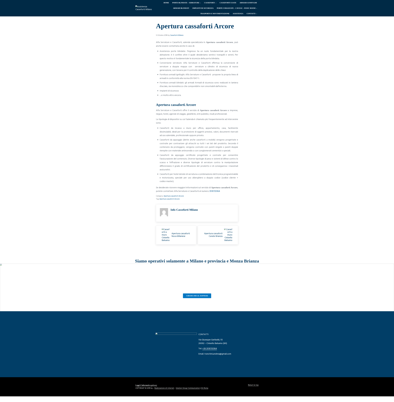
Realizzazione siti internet (164, 388)
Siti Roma (204, 388)
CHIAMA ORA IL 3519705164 (197, 296)
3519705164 (214, 191)
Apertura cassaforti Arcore (174, 196)
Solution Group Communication (188, 388)
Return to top (253, 385)
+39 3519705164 (209, 348)
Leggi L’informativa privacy (146, 385)
